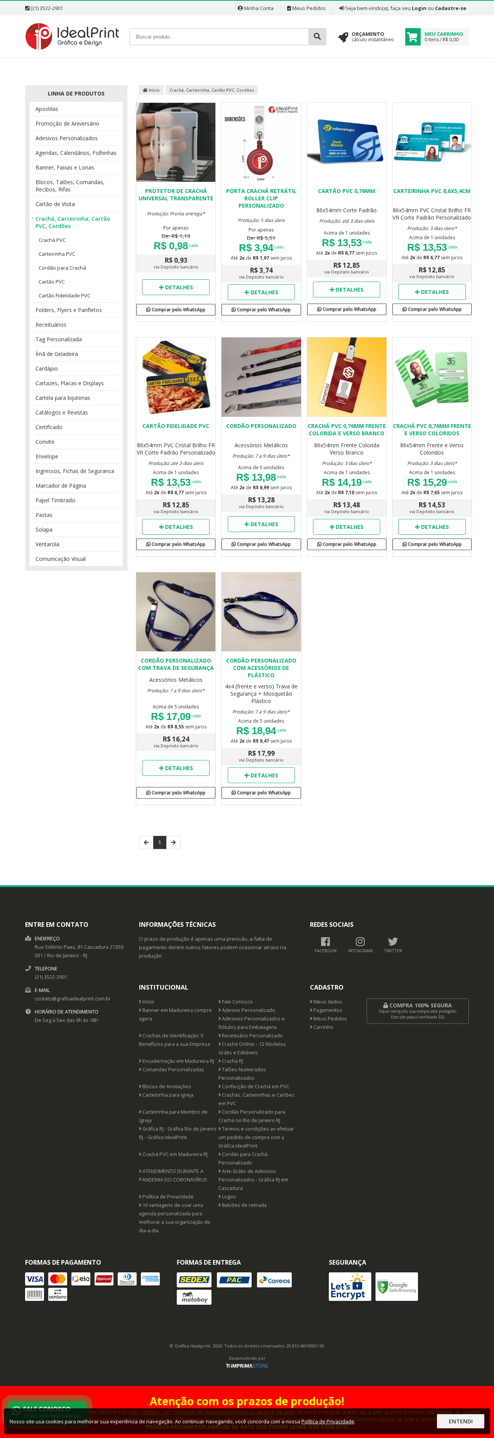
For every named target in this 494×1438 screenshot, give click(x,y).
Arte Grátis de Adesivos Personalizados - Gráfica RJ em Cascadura (253, 1179)
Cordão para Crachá (62, 267)
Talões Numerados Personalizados (242, 1073)
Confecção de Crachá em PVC (255, 1086)
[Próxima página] (173, 842)
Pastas (44, 514)
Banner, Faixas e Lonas (65, 167)
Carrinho (322, 1027)
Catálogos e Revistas (62, 412)
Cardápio (47, 368)
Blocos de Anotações (166, 1086)
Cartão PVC (52, 281)
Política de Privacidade (167, 1196)
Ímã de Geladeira (57, 353)
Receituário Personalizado (252, 1035)
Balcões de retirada (244, 1205)
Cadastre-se (450, 8)
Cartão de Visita (55, 204)
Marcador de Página (61, 485)
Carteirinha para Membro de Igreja (173, 1116)
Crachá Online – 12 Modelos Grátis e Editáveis (252, 1048)
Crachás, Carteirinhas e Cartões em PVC (256, 1099)
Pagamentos (327, 1010)
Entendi (461, 1421)
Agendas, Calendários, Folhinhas (76, 152)
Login (419, 8)
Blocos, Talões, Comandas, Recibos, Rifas (70, 185)
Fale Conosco (237, 1001)
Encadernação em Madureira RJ (177, 1061)
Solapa (44, 529)
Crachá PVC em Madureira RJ (174, 1154)
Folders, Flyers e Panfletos (69, 310)
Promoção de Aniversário (67, 123)
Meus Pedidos (308, 8)
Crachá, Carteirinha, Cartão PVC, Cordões (73, 222)
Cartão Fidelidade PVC (64, 295)
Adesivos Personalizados (67, 138)
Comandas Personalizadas (172, 1069)
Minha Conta (258, 8)
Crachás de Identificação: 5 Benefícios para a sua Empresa (174, 1039)
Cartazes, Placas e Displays (70, 383)
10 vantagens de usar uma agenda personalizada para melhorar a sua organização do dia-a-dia (174, 1218)
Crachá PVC (52, 240)
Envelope (47, 456)
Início (153, 90)
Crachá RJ (232, 1061)
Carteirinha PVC (57, 253)
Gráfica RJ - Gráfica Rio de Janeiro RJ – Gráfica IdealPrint (178, 1133)
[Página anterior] (146, 842)
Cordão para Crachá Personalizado (242, 1158)
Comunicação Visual (61, 558)
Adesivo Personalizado (248, 1010)
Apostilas (47, 108)
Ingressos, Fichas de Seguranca (75, 471)
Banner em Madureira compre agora (175, 1014)
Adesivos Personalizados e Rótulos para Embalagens (251, 1022)
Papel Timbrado (55, 500)
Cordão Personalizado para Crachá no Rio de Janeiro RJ (251, 1116)
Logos (228, 1196)
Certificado (49, 427)
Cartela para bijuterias (63, 397)
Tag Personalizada (59, 339)
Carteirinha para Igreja (167, 1095)
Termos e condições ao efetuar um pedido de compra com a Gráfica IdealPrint (256, 1137)
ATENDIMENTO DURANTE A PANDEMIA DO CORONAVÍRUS (173, 1175)
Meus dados (327, 1001)
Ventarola (47, 544)
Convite (45, 441)
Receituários (51, 324)
